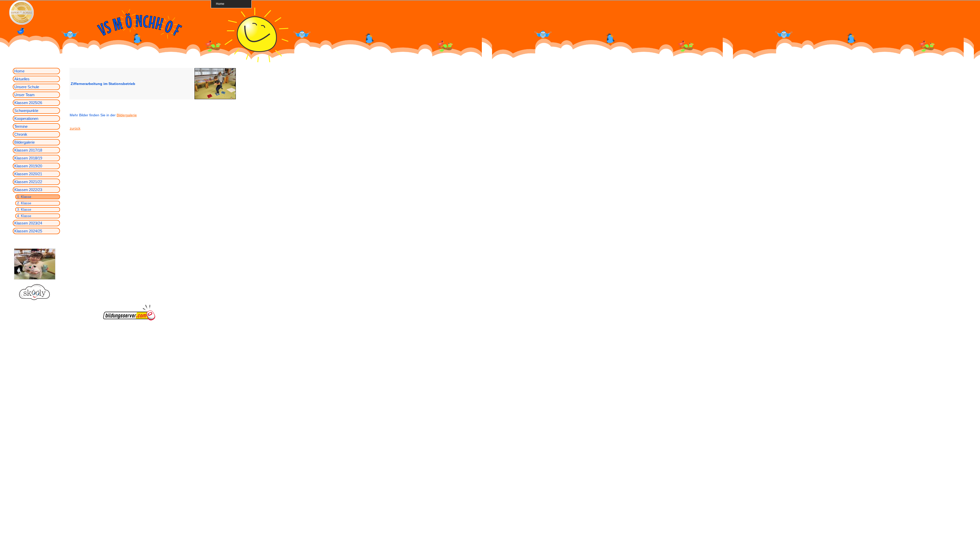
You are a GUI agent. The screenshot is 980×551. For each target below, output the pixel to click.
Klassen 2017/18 (28, 150)
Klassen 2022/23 (28, 189)
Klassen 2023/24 (28, 223)
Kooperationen (26, 118)
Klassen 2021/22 (28, 182)
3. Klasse (24, 209)
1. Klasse (24, 197)
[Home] (256, 61)
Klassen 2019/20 (28, 166)
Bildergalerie (24, 142)
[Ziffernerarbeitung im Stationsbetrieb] (215, 98)
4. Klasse (24, 216)
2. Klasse (24, 203)
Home (220, 3)
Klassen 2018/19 (28, 158)
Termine (21, 126)
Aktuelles (22, 79)
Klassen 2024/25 (28, 231)
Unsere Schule (26, 87)
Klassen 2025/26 (28, 103)
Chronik (20, 134)
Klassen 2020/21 (28, 174)
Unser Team (24, 95)
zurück (75, 128)
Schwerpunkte (26, 110)
